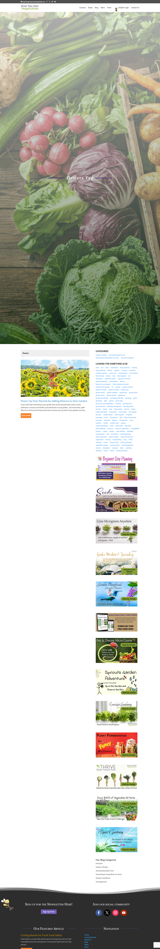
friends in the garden (103, 387)
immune (98, 415)
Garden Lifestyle (101, 355)
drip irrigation (121, 376)
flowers (122, 381)
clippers (116, 370)
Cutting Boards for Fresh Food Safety (41, 935)
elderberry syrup (110, 379)
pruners (98, 431)
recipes (111, 431)
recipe (105, 431)
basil (97, 368)
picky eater (119, 426)
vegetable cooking (102, 445)
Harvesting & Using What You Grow (107, 358)
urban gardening (126, 442)
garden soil (125, 390)
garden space (100, 392)
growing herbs (100, 406)
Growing (118, 404)
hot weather (133, 412)
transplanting (116, 440)
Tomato (107, 440)
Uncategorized (101, 882)
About (90, 8)
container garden (101, 373)
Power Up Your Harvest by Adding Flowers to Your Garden (54, 400)
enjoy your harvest (124, 379)
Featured (99, 863)
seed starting (120, 431)
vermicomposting (127, 445)
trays (125, 440)
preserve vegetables (122, 428)
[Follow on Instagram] (115, 912)
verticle (98, 448)
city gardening (100, 370)
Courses (82, 8)
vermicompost (114, 445)
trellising (98, 442)
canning (134, 368)
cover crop (112, 373)
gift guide (99, 401)
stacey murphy (114, 437)
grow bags (119, 401)
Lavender (99, 420)
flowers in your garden (103, 384)
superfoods (99, 440)
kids (121, 417)
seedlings (130, 431)
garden (118, 387)
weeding (98, 451)
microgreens (123, 420)
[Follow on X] (107, 912)
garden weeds (111, 395)
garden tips (123, 392)
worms (112, 451)
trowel (106, 442)
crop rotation (133, 373)
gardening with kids (116, 398)
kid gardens (114, 417)
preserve (110, 428)
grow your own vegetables (104, 404)
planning (128, 426)
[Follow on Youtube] (124, 912)
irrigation (129, 415)
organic (123, 423)
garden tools (133, 392)
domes (108, 376)
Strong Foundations (127, 358)
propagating (135, 428)
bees (107, 368)
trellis (130, 440)
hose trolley (123, 412)
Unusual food (114, 442)
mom (131, 420)
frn (113, 387)
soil (107, 434)
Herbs (133, 409)
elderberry (99, 379)
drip (114, 376)
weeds (105, 451)
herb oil (126, 409)
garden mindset (114, 390)
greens (111, 401)
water (122, 448)
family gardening (101, 381)
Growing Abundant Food (117, 355)
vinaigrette (106, 448)
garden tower (100, 395)
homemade (113, 412)
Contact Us (135, 8)
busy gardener (125, 368)
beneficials (114, 368)
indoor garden (119, 415)
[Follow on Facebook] (99, 912)
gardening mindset (102, 398)
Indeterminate (108, 415)
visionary (115, 448)
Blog (96, 8)
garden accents (127, 387)
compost (124, 370)
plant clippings (100, 428)
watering (129, 448)
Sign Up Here (49, 912)
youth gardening (121, 451)
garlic (135, 398)
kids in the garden (130, 417)
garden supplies (112, 392)
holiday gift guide (101, 412)
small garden (100, 434)
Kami (106, 417)
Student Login (123, 8)
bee (102, 368)
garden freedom (101, 390)
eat (129, 376)
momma (98, 423)
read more (26, 416)
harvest (98, 409)
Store (109, 8)
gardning (128, 398)
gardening (121, 395)
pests (112, 426)
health (105, 409)
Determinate (100, 376)
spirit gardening (125, 434)
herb (110, 409)
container (132, 370)
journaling (99, 417)
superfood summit (127, 437)
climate (109, 370)
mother (105, 423)
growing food (127, 404)
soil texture (114, 434)
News (103, 8)
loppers (114, 420)
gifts (105, 401)
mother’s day (114, 423)
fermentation (113, 381)
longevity (107, 420)
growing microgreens (114, 406)
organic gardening (102, 426)
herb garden (118, 409)
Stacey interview (101, 437)
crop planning (122, 373)
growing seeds (128, 406)
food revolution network (121, 384)
